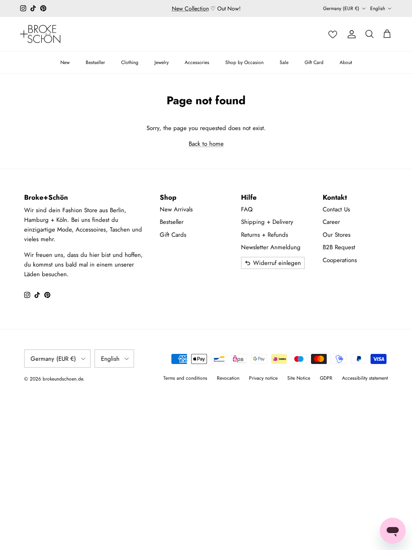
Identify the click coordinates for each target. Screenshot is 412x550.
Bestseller (95, 62)
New (65, 62)
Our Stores (336, 234)
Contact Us (336, 209)
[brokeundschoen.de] (40, 34)
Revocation (228, 378)
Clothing (129, 62)
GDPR (326, 378)
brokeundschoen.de (63, 379)
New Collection (190, 8)
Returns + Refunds (264, 234)
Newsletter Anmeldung (271, 247)
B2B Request (339, 247)
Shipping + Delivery (267, 221)
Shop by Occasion (244, 62)
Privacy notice (263, 378)
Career (331, 221)
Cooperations (340, 260)
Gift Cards (173, 234)
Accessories (197, 62)
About (346, 62)
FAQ (247, 209)
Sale (284, 62)
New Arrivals (176, 209)
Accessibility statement (365, 378)
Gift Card (314, 62)
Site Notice (298, 378)
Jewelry (161, 62)
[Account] (351, 34)
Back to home (206, 143)
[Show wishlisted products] (333, 34)
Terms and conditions (185, 378)
